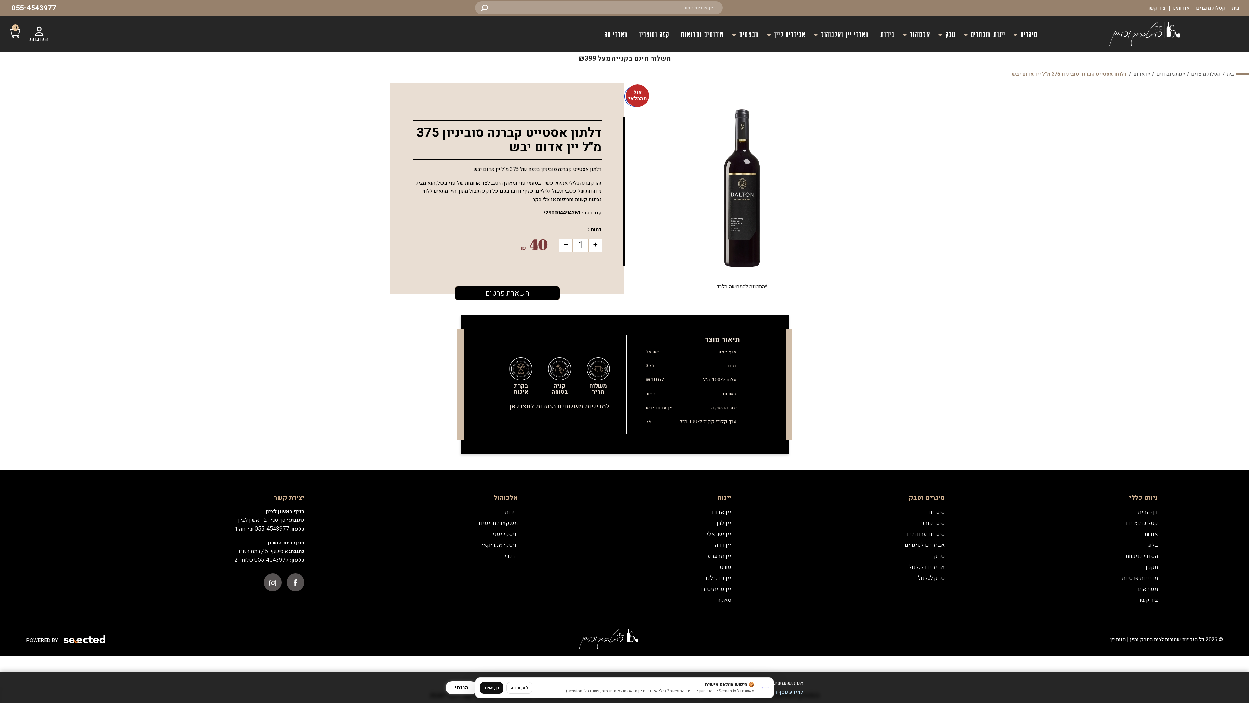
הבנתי (461, 688)
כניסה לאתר (624, 414)
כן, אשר (491, 688)
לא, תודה (519, 688)
